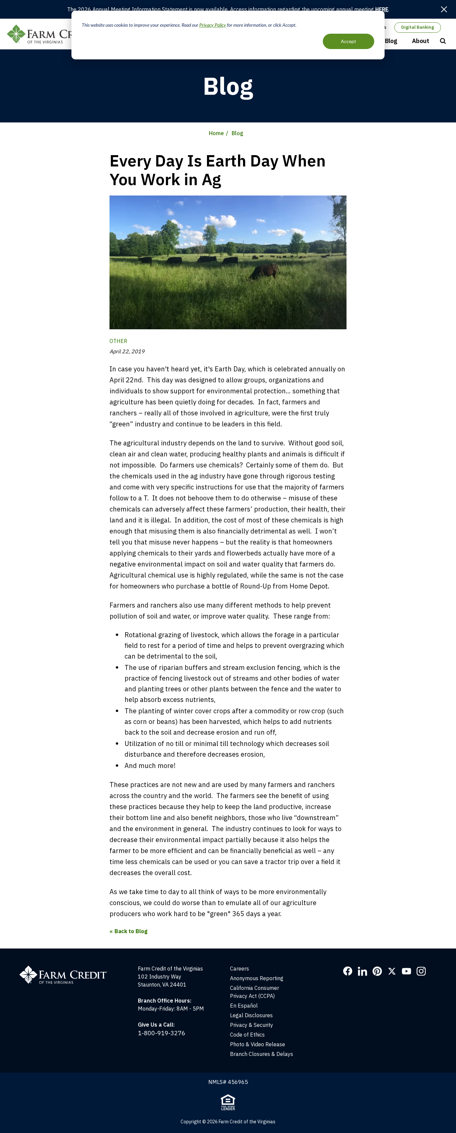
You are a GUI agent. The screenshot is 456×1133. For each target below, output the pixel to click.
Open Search (443, 41)
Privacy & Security (251, 1025)
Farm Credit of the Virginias (54, 34)
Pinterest (377, 971)
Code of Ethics (247, 1034)
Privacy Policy (212, 25)
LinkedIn (362, 971)
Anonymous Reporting (256, 978)
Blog (391, 41)
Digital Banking (417, 27)
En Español (244, 1005)
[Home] (67, 968)
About (420, 41)
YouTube (406, 971)
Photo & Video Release (257, 1044)
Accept (348, 41)
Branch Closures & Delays (261, 1054)
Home (216, 133)
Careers (239, 968)
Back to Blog (131, 931)
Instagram (421, 971)
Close (444, 9)
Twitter (392, 971)
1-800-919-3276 (161, 1033)
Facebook (348, 971)
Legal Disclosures (251, 1015)
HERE (381, 9)
